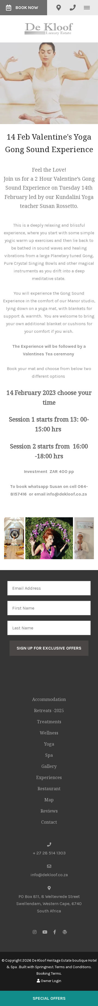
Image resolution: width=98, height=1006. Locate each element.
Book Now (27, 7)
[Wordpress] (65, 932)
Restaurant (49, 789)
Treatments (49, 722)
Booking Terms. (49, 973)
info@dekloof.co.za (49, 874)
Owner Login (50, 981)
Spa (49, 755)
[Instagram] (34, 932)
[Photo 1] (14, 538)
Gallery (49, 766)
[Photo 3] (84, 538)
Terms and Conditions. (73, 967)
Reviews (49, 811)
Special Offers (49, 998)
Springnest (44, 967)
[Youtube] (44, 932)
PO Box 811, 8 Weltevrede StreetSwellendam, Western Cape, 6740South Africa (49, 903)
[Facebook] (55, 932)
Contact (49, 822)
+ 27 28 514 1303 (49, 853)
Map (49, 800)
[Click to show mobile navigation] (89, 7)
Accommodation (49, 699)
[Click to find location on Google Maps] (58, 7)
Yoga (49, 744)
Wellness (49, 733)
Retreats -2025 (49, 710)
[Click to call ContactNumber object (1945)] (73, 7)
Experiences (49, 777)
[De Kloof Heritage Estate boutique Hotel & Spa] (49, 28)
